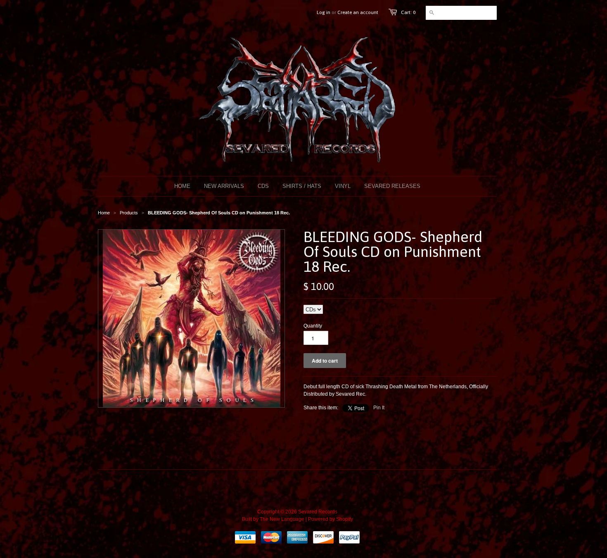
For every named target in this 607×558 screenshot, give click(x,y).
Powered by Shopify (330, 519)
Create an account (357, 12)
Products (129, 212)
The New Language (282, 519)
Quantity (313, 326)
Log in (323, 12)
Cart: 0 (408, 12)
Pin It (378, 408)
